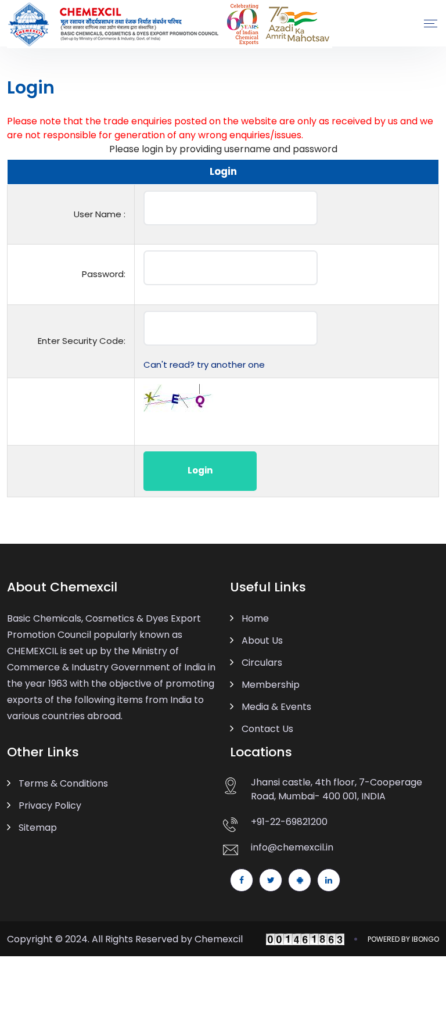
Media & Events (276, 706)
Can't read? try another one (204, 364)
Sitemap (38, 827)
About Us (262, 640)
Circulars (262, 662)
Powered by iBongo (403, 939)
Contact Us (267, 728)
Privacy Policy (50, 805)
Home (255, 618)
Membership (271, 684)
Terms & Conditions (63, 783)
